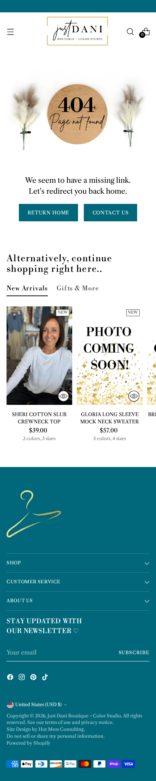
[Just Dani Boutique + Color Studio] (78, 31)
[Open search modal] (130, 31)
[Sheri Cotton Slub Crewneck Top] (39, 355)
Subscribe (134, 652)
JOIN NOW (78, 763)
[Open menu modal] (10, 31)
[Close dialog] (141, 685)
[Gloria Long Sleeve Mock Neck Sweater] (110, 355)
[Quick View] (63, 396)
